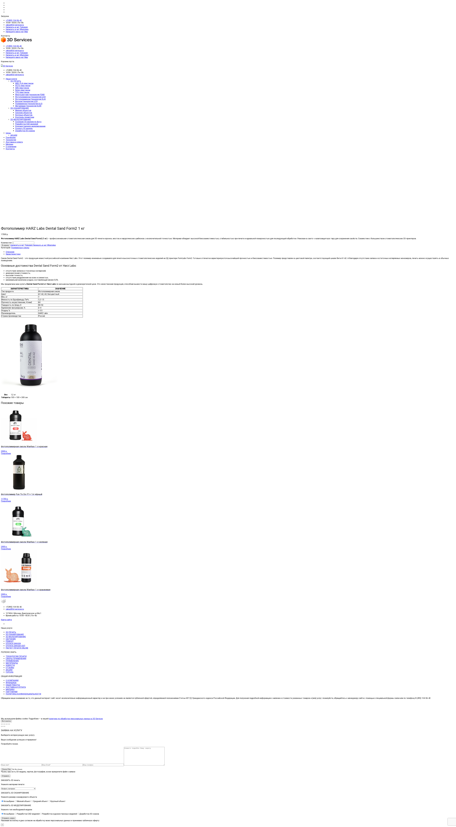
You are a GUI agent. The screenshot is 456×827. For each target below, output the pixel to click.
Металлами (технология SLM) (28, 106)
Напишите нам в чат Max (17, 32)
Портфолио (11, 137)
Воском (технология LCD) (26, 101)
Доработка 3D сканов (25, 131)
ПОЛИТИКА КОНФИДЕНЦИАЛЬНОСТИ (23, 694)
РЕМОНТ (10, 641)
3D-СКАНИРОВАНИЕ (19, 108)
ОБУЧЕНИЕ (11, 639)
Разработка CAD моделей (26, 124)
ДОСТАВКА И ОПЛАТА (16, 687)
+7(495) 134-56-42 (14, 20)
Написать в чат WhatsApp (17, 29)
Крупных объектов (23, 115)
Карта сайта (6, 620)
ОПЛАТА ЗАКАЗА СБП (15, 646)
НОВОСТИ (10, 665)
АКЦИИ (13, 135)
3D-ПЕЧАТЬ (15, 81)
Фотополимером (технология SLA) (30, 99)
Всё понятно (6, 721)
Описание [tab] (10, 252)
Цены (8, 133)
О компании (11, 146)
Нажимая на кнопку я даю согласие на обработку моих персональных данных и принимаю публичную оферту (50, 820)
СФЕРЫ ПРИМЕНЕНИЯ (16, 658)
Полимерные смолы (20, 248)
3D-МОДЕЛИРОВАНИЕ (20, 119)
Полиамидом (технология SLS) (28, 104)
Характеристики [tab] (13, 254)
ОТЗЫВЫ (10, 667)
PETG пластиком (22, 85)
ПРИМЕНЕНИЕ (12, 661)
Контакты (10, 149)
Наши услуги (11, 79)
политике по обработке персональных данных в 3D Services (76, 719)
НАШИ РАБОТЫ (13, 685)
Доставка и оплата (14, 142)
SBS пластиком (22, 88)
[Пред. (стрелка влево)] (2, 726)
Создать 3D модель (24, 128)
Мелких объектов (23, 110)
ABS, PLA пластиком (24, 83)
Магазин (9, 144)
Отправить (6, 776)
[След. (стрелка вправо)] (4, 726)
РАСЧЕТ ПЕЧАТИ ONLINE (17, 648)
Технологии (11, 140)
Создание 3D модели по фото (28, 122)
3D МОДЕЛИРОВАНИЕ (16, 637)
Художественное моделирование (30, 126)
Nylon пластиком (22, 90)
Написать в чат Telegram (17, 27)
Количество (6, 243)
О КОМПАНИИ (12, 680)
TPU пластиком (22, 92)
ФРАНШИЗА (11, 683)
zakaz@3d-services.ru (15, 25)
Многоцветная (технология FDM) (30, 95)
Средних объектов (23, 113)
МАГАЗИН (10, 689)
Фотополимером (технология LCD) (30, 97)
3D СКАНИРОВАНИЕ (15, 634)
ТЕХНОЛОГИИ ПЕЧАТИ (16, 656)
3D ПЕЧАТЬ (11, 632)
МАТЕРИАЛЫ (12, 663)
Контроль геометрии (24, 117)
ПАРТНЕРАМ (11, 692)
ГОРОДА (9, 672)
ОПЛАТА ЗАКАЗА (13, 643)
